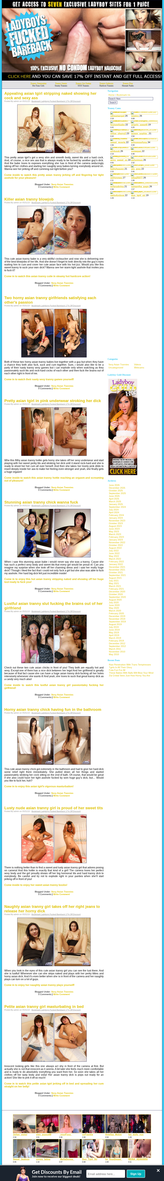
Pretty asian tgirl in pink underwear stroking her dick (52, 401)
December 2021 (117, 567)
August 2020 (115, 599)
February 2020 (116, 613)
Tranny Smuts (61, 83)
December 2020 (117, 591)
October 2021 (116, 572)
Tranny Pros (128, 83)
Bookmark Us (123, 95)
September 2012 (117, 646)
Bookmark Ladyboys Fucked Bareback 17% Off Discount (56, 101)
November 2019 (117, 619)
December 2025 (117, 488)
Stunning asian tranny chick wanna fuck (41, 502)
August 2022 (115, 548)
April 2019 (114, 635)
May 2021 (114, 583)
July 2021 (114, 580)
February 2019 (116, 640)
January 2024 (116, 518)
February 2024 (116, 515)
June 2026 (114, 485)
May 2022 (114, 556)
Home (111, 95)
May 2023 (114, 531)
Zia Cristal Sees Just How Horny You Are (129, 675)
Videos (137, 364)
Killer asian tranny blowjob (29, 199)
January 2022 (116, 564)
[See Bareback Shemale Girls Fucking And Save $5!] (82, 79)
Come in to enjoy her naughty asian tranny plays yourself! (39, 985)
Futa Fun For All (117, 670)
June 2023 (114, 528)
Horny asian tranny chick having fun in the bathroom (52, 709)
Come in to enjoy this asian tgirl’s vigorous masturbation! (39, 786)
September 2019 (117, 621)
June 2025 (114, 496)
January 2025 (116, 504)
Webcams (139, 367)
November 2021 (117, 569)
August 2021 (115, 578)
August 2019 (115, 624)
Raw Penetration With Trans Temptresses (130, 664)
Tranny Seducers (106, 83)
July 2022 (114, 550)
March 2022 (115, 559)
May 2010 (114, 654)
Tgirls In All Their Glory (120, 667)
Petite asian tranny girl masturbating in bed (44, 1006)
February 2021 (116, 589)
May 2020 (114, 608)
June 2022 (114, 553)
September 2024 (117, 507)
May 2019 (114, 632)
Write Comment (61, 187)
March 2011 (115, 649)
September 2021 (117, 575)
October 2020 (116, 594)
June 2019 (114, 629)
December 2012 (117, 643)
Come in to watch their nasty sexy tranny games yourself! (39, 379)
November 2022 (117, 542)
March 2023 (115, 534)
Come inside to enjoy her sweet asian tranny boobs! (35, 885)
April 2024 (114, 512)
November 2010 (117, 651)
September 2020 (117, 597)
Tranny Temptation (38, 83)
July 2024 (114, 509)
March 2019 (115, 638)
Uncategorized (115, 367)
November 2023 (117, 520)
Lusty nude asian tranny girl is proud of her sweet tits (53, 808)
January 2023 (116, 539)
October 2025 (116, 490)
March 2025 (115, 501)
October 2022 (116, 545)
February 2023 (116, 537)
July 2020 (114, 602)
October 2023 (116, 523)
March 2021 (115, 586)
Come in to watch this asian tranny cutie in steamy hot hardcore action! (47, 276)
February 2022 (116, 561)
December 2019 (117, 616)
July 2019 (114, 627)
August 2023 (115, 526)
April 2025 (114, 498)
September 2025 (117, 493)
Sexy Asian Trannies (62, 184)
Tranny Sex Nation (83, 83)
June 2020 (114, 605)
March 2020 (115, 610)
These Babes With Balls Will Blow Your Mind (131, 673)
